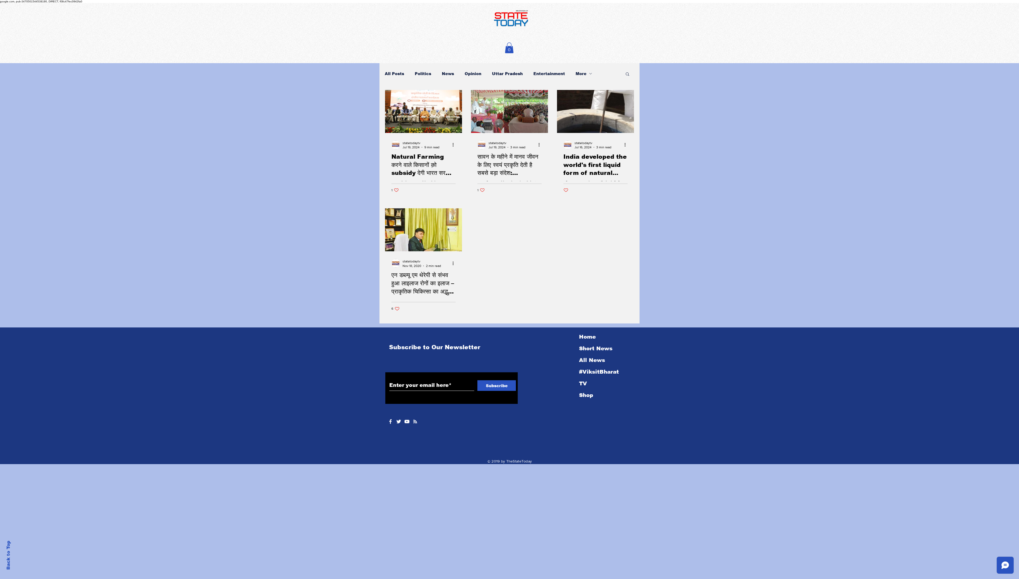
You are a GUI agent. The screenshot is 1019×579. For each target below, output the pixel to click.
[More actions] (455, 145)
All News (592, 360)
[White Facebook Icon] (390, 421)
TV (583, 383)
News (448, 73)
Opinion (473, 73)
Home (587, 337)
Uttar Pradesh (507, 73)
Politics (423, 73)
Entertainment (549, 73)
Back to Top (8, 555)
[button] (509, 47)
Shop (586, 395)
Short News (595, 348)
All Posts (394, 73)
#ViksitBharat (599, 372)
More (581, 73)
